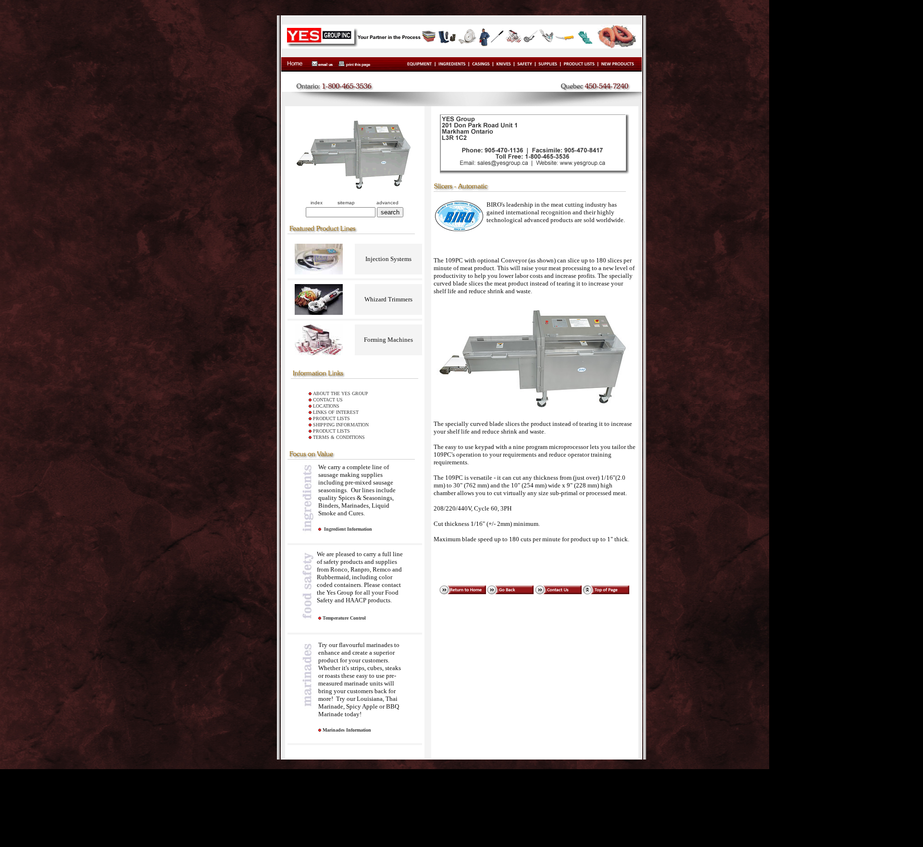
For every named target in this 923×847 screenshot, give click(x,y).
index (317, 202)
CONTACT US (328, 399)
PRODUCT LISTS (331, 418)
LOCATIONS (326, 406)
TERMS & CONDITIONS (339, 437)
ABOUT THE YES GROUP (340, 393)
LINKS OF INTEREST (336, 412)
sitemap (346, 202)
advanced (387, 202)
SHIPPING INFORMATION (341, 424)
